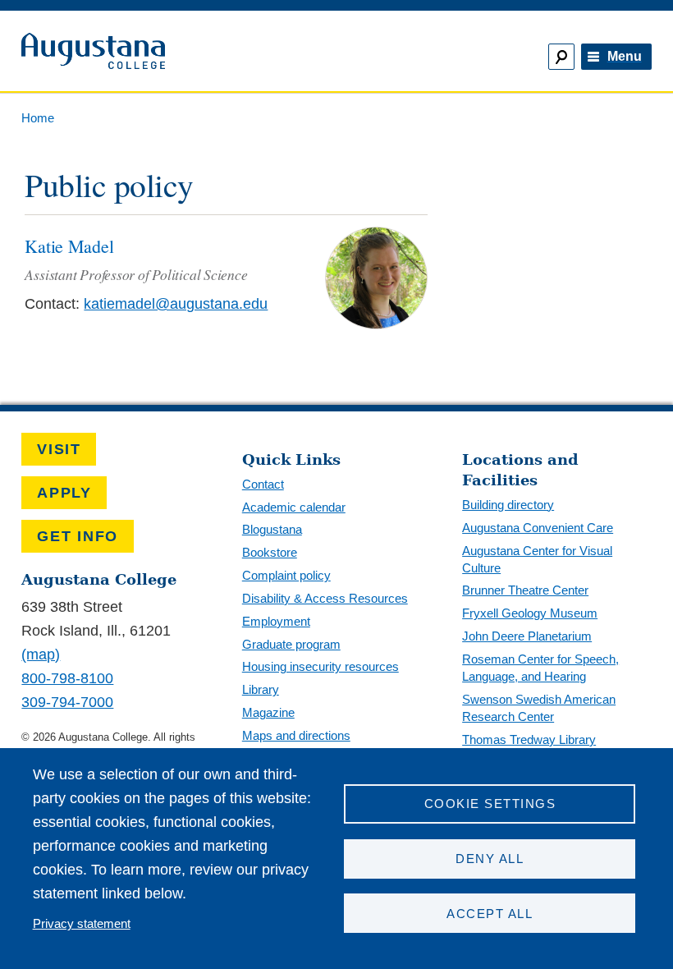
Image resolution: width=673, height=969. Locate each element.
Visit (59, 449)
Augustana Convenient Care (537, 528)
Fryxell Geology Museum (529, 613)
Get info (77, 536)
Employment (276, 621)
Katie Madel (69, 246)
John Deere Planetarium (527, 636)
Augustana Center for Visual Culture (537, 559)
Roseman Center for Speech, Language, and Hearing (540, 667)
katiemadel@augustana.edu (176, 304)
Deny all (490, 859)
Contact (263, 484)
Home (37, 118)
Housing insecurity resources (320, 666)
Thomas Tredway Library (529, 739)
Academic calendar (294, 507)
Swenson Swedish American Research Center (539, 707)
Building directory (508, 505)
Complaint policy (286, 575)
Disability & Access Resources (325, 598)
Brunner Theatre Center (525, 590)
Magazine (268, 712)
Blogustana (272, 529)
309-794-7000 (67, 702)
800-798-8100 (67, 678)
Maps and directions (296, 735)
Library (260, 689)
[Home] (171, 51)
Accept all (489, 914)
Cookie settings (490, 804)
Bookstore (269, 552)
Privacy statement (81, 923)
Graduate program (291, 644)
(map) (40, 654)
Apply (64, 492)
